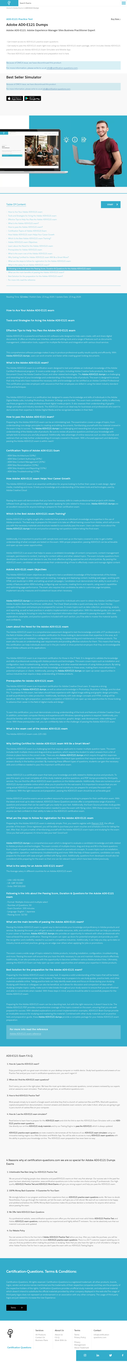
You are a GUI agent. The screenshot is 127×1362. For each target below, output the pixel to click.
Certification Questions (19, 1347)
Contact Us (40, 1337)
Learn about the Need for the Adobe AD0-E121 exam (30, 246)
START (110, 204)
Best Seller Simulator (23, 77)
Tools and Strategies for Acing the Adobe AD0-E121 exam (32, 216)
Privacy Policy (80, 1337)
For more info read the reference (21, 280)
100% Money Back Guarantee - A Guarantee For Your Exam (34, 1190)
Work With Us (61, 1340)
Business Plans (41, 1340)
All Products (40, 1334)
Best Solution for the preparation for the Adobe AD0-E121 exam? (35, 276)
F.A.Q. (57, 1337)
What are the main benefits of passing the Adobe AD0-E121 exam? (36, 272)
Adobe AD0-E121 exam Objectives (22, 242)
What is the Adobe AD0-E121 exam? (23, 223)
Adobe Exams (18, 8)
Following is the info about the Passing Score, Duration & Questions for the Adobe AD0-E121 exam (49, 268)
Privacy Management (80, 1343)
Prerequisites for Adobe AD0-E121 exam (25, 249)
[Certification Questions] (9, 3)
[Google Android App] (32, 100)
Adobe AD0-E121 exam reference (25, 1033)
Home (8, 8)
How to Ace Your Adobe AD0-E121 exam (25, 212)
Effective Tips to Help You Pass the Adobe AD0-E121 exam (32, 219)
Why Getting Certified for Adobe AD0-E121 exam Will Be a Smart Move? (38, 257)
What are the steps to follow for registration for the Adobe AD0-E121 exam (39, 261)
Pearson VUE (97, 823)
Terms (13, 1307)
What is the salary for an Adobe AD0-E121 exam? (28, 265)
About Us (59, 1334)
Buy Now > (116, 19)
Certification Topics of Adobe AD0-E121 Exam (27, 231)
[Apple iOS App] (14, 100)
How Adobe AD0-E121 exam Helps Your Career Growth (31, 234)
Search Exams (25, 3)
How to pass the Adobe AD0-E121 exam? (25, 227)
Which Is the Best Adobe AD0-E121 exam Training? (29, 238)
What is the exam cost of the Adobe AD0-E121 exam (30, 253)
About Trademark (81, 1348)
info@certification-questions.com (62, 68)
